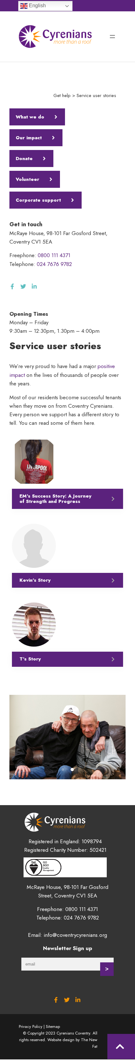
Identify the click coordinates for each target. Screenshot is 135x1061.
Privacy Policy (30, 1026)
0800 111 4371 (54, 255)
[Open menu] (112, 36)
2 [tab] (72, 770)
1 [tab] (63, 770)
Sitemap (53, 1026)
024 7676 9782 (54, 264)
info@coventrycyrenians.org (75, 935)
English (37, 5)
